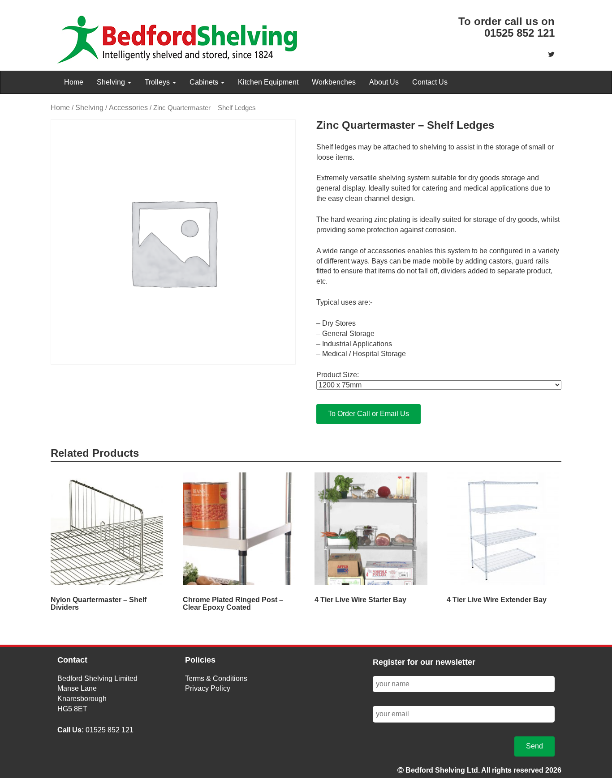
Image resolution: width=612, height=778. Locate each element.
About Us (384, 82)
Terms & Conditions (216, 678)
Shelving (112, 82)
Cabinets (205, 82)
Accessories (128, 107)
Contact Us (430, 82)
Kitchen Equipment (268, 82)
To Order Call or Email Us (368, 413)
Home (73, 82)
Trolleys (158, 82)
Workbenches (334, 82)
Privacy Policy (207, 688)
